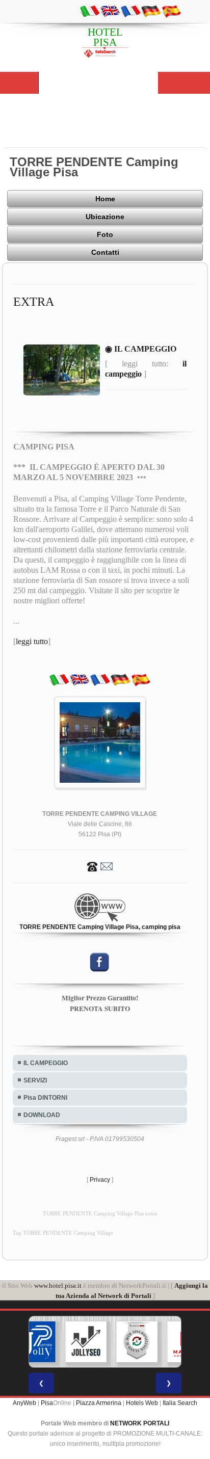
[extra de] (151, 11)
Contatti (105, 252)
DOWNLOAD (41, 1115)
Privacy (100, 1179)
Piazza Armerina (98, 1403)
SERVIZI (35, 1080)
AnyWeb (24, 1403)
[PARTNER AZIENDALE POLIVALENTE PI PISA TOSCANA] (35, 1341)
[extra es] (171, 11)
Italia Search (180, 1403)
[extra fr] (130, 11)
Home (105, 199)
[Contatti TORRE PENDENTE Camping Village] (100, 865)
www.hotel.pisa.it (58, 1285)
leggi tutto (32, 641)
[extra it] (90, 11)
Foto (105, 234)
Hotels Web (142, 1403)
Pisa (47, 1403)
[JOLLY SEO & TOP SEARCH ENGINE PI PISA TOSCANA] (86, 1341)
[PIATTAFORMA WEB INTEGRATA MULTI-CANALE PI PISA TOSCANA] (137, 1341)
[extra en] (110, 11)
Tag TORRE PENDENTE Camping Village (63, 1233)
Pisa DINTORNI (45, 1097)
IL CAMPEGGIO (45, 1063)
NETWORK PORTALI (139, 1423)
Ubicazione (105, 217)
